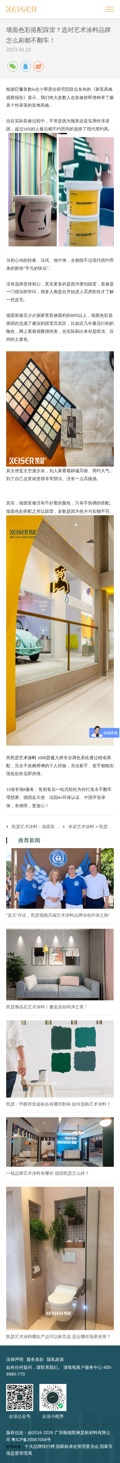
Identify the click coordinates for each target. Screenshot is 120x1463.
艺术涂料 (27, 757)
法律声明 (14, 1359)
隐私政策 (55, 1359)
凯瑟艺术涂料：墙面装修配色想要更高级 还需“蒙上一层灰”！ (37, 826)
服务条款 (35, 1359)
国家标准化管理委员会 (77, 1446)
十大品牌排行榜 (40, 1446)
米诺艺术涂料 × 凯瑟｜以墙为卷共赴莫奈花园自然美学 (91, 826)
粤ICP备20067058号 (31, 1439)
